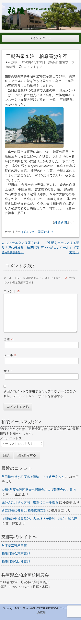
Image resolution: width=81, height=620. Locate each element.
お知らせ (28, 232)
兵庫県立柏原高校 (14, 545)
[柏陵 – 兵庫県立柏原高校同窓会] (30, 14)
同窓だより (45, 232)
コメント (12, 291)
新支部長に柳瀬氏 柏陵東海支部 (24, 510)
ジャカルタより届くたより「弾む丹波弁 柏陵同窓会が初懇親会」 (21, 247)
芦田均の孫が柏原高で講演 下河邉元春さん (33, 477)
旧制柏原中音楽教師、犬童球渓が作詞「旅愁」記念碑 (39, 518)
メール (10, 355)
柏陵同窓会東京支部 (16, 553)
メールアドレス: (11, 438)
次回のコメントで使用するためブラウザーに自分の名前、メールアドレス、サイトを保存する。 (40, 393)
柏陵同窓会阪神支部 (16, 561)
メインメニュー (40, 38)
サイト (8, 371)
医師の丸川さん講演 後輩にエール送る (30, 502)
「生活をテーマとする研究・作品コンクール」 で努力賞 (60, 247)
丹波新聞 (60, 222)
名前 (9, 339)
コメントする (33, 67)
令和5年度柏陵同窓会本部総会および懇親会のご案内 (39, 489)
